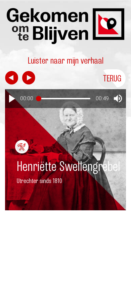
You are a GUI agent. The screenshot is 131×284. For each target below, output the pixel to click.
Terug (112, 78)
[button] (12, 99)
